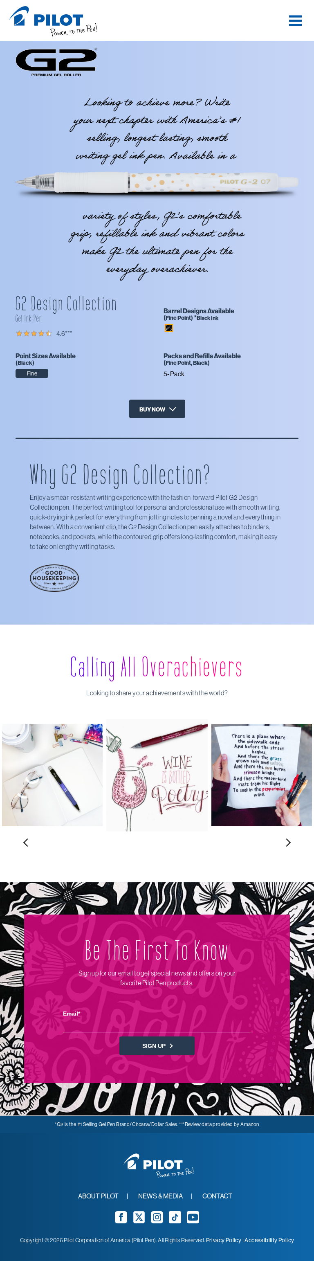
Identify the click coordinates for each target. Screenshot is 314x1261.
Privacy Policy (224, 1240)
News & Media (160, 1196)
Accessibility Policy (269, 1240)
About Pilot (98, 1196)
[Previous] (26, 842)
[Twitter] (139, 1221)
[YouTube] (193, 1221)
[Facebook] (121, 1221)
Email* (71, 1013)
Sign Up (154, 1046)
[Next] (287, 842)
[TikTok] (175, 1221)
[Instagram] (157, 1221)
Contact (217, 1196)
